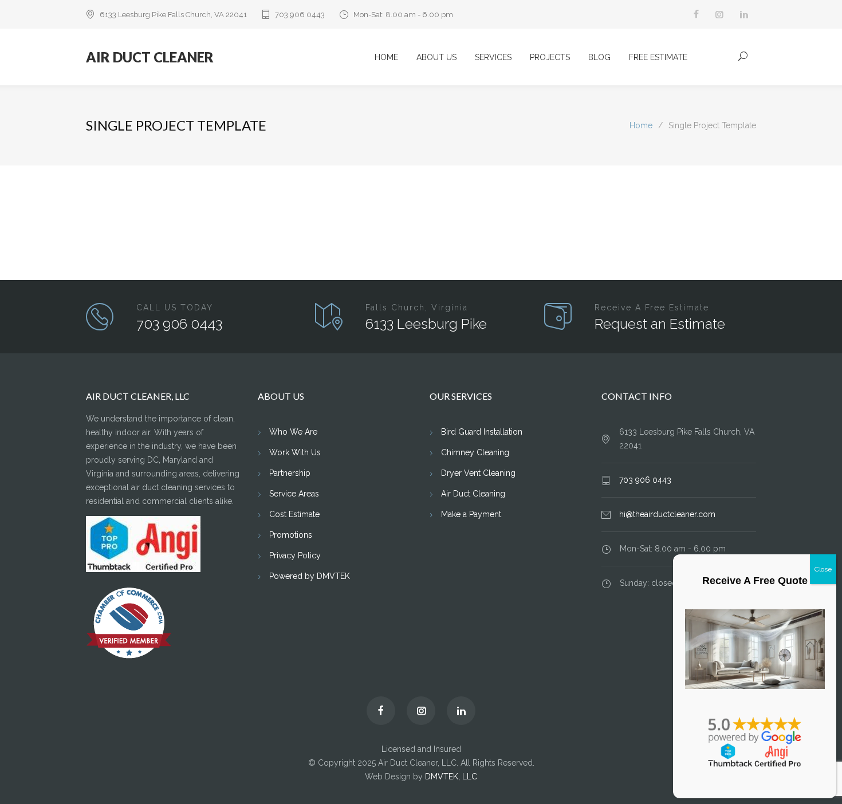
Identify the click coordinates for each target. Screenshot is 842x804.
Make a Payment (471, 514)
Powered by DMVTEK (309, 576)
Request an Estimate (660, 324)
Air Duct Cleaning (473, 493)
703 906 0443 (300, 14)
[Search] (743, 55)
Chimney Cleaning (475, 452)
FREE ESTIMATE (658, 57)
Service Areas (294, 493)
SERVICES (493, 57)
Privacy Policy (295, 555)
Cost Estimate (294, 514)
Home (640, 125)
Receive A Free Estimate (652, 307)
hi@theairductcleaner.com (667, 514)
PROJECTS (550, 57)
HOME (386, 57)
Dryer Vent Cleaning (478, 473)
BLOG (599, 57)
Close (823, 569)
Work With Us (295, 452)
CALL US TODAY (174, 307)
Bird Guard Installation (481, 431)
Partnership (289, 473)
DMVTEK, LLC (451, 776)
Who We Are (293, 431)
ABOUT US (436, 57)
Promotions (290, 534)
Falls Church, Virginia (416, 307)
